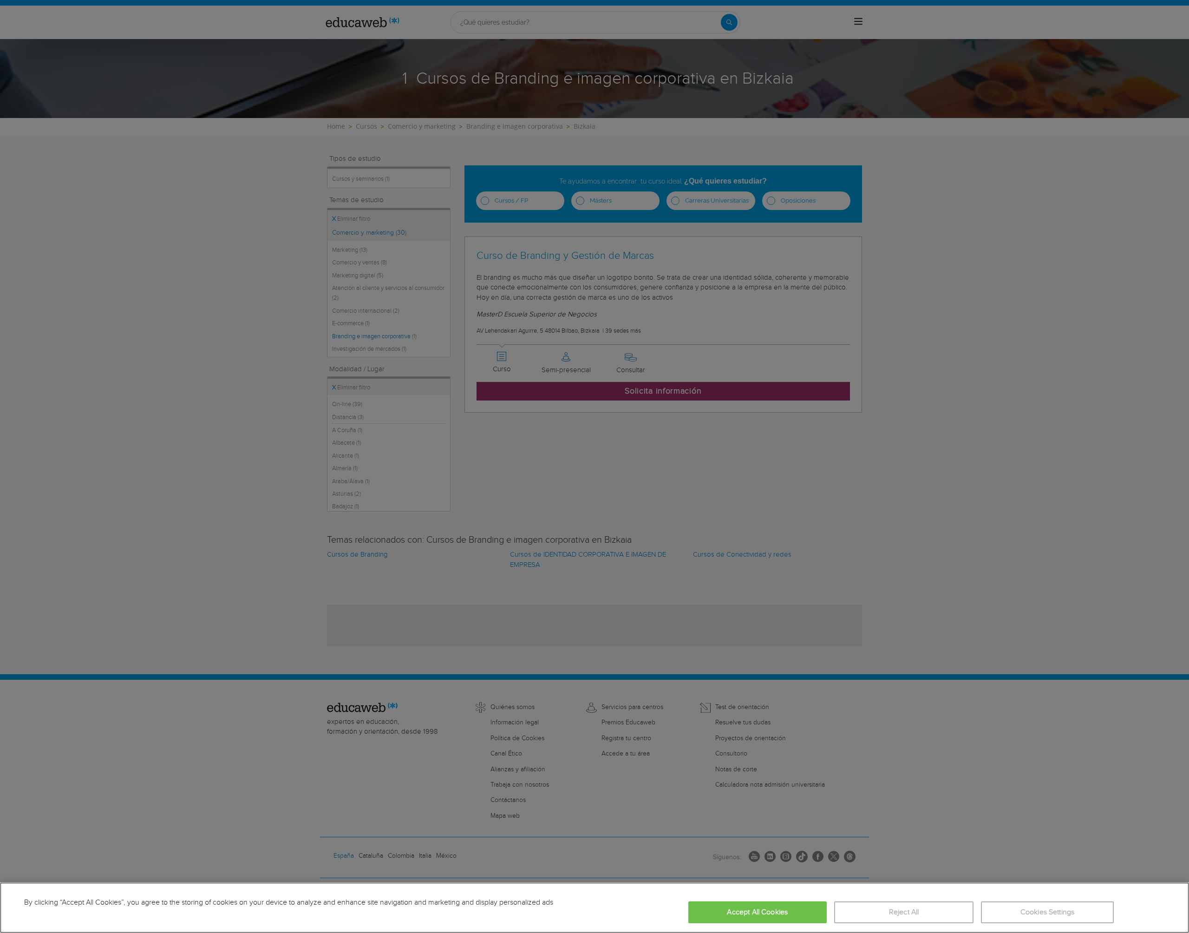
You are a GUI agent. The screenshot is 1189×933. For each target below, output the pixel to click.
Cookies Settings (1047, 912)
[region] (594, 907)
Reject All (904, 912)
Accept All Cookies (757, 912)
